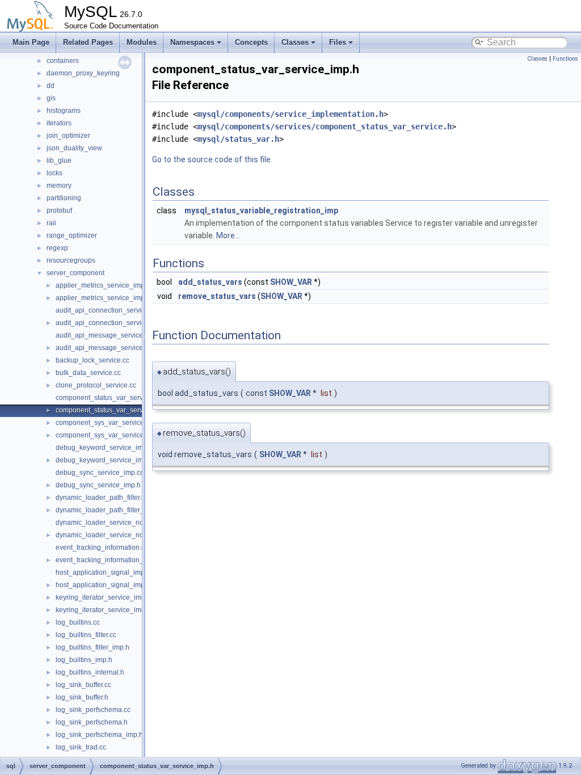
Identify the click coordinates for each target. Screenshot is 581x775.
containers (63, 61)
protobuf (59, 210)
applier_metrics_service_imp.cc (104, 285)
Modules (142, 42)
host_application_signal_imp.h (103, 585)
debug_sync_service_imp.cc (100, 473)
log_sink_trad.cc (81, 747)
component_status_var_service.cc (108, 398)
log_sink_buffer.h (82, 697)
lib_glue (59, 161)
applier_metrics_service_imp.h (103, 298)
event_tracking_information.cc (102, 547)
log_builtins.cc (78, 622)
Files (337, 42)
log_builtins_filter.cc (86, 635)
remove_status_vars (217, 296)
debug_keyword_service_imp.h (104, 460)
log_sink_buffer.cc (83, 685)
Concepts (251, 42)
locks (54, 173)
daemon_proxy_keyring (83, 73)
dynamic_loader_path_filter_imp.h (108, 510)
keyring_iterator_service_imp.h (103, 610)
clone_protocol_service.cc (96, 385)
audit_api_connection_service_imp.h (113, 323)
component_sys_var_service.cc (104, 423)
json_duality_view (74, 148)
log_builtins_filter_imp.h (92, 647)
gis (51, 98)
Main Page (30, 42)
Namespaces (192, 42)
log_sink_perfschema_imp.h (99, 735)
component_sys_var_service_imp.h (110, 435)
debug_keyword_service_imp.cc (105, 448)
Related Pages (88, 42)
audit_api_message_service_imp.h (110, 348)
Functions (565, 58)
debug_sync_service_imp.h (98, 485)
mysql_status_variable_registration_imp (261, 210)
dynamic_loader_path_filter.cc (102, 498)
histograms (64, 111)
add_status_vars (210, 282)
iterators (59, 123)
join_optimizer (68, 136)
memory (59, 185)
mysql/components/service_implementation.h (290, 114)
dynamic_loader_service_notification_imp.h (123, 535)
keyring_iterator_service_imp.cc (105, 597)
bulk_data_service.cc (88, 373)
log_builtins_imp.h (84, 660)
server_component (75, 273)
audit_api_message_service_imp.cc (111, 335)
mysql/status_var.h (238, 139)
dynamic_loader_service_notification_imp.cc (124, 523)
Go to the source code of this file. (212, 159)
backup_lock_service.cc (92, 360)
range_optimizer (72, 235)
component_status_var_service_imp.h (114, 410)
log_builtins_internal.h (90, 672)
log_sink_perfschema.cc (93, 710)
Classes (295, 42)
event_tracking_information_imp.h (108, 560)
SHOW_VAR (291, 282)
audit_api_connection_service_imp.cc (114, 310)
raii (51, 223)
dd (50, 86)
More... (228, 235)
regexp (57, 248)
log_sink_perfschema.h (92, 722)
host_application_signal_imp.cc (104, 572)
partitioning (64, 198)
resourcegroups (71, 260)
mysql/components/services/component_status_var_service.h (324, 126)
